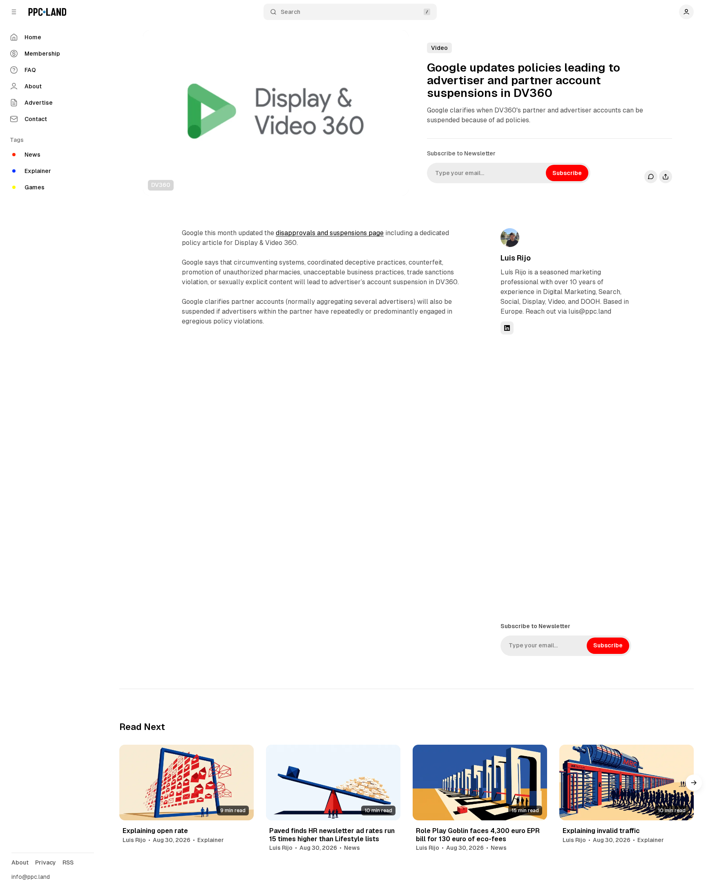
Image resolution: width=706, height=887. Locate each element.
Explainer (210, 840)
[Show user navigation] (686, 11)
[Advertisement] (561, 477)
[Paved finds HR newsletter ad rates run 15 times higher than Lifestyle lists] (333, 782)
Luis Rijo (515, 258)
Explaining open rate (155, 831)
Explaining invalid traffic (601, 831)
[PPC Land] (47, 12)
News (352, 847)
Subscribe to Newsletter (461, 153)
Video (439, 48)
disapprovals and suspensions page (330, 233)
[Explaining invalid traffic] (626, 782)
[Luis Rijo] (509, 237)
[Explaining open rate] (186, 782)
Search (290, 12)
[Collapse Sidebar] (14, 11)
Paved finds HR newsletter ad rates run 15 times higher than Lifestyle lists (332, 834)
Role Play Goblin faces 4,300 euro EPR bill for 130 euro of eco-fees (478, 834)
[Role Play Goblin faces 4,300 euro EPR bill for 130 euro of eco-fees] (480, 782)
